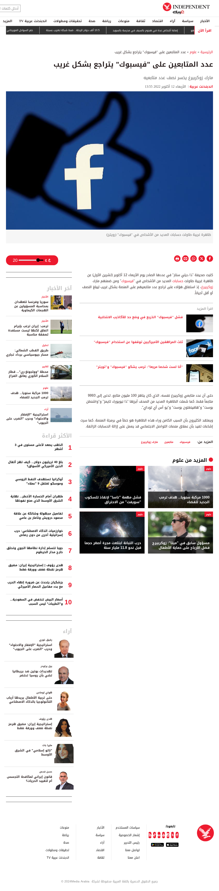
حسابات (177, 281)
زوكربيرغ (207, 287)
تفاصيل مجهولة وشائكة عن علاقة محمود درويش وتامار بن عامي (38, 516)
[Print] (177, 258)
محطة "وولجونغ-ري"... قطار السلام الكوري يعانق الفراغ (28, 374)
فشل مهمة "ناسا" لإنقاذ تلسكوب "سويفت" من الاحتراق (113, 500)
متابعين (168, 442)
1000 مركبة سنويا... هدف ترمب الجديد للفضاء (184, 500)
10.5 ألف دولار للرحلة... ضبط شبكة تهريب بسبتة (85, 30)
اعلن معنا (134, 857)
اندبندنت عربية (201, 86)
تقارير (45, 366)
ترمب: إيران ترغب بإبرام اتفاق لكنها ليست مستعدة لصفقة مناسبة (28, 330)
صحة (92, 21)
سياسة (187, 21)
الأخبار (205, 21)
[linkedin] (159, 835)
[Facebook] (177, 835)
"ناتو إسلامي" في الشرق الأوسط (33, 753)
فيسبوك (127, 281)
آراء (172, 21)
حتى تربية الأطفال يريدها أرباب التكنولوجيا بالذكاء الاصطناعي (29, 700)
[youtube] (163, 835)
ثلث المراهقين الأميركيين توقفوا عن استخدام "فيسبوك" (138, 342)
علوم (193, 52)
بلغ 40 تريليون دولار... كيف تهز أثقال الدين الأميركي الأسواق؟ (35, 464)
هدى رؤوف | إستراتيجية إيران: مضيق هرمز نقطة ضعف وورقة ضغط (35, 567)
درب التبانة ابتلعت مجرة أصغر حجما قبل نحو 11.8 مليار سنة (112, 545)
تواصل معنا (132, 850)
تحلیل (45, 345)
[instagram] (168, 835)
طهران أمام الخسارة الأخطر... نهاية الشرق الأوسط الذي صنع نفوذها (36, 499)
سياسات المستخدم (128, 827)
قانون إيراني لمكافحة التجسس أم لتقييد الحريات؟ (29, 779)
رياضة (106, 21)
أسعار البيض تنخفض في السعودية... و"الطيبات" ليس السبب (36, 602)
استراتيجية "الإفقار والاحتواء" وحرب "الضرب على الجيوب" (27, 419)
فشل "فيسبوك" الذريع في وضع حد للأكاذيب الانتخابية (140, 317)
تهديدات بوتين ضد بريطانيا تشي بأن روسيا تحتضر (32, 673)
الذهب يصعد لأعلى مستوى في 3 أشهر (39, 447)
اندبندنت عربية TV (33, 21)
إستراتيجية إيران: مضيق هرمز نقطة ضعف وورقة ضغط (30, 726)
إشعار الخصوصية (129, 835)
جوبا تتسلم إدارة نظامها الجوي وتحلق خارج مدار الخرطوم (35, 550)
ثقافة (140, 21)
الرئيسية (206, 52)
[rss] (149, 835)
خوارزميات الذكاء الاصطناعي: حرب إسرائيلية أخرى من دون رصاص (38, 533)
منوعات (123, 21)
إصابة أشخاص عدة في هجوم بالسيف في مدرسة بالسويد (157, 30)
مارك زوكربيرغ (149, 442)
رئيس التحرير (132, 842)
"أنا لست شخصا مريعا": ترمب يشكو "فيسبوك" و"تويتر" (139, 367)
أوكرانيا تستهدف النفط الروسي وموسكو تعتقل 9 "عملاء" (39, 481)
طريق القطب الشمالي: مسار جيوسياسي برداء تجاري (27, 353)
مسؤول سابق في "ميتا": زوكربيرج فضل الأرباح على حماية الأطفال (181, 545)
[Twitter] (172, 835)
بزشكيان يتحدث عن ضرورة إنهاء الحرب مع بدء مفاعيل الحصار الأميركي (35, 584)
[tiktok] (154, 835)
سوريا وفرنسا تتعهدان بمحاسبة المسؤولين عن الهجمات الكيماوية (31, 306)
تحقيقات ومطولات (67, 21)
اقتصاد (157, 21)
